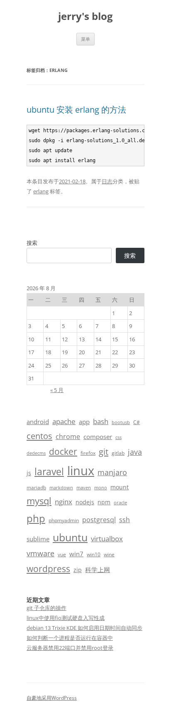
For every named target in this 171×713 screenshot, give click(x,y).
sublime (38, 539)
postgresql (99, 519)
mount (119, 487)
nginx (63, 501)
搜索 (32, 243)
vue (62, 554)
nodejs (85, 502)
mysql (39, 501)
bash (100, 421)
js (29, 473)
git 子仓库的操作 (46, 608)
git (103, 451)
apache (64, 421)
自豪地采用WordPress (52, 697)
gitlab (118, 452)
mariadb (36, 487)
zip (77, 570)
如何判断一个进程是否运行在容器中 (70, 637)
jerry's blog (85, 16)
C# (136, 422)
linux (80, 470)
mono (100, 488)
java (135, 452)
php (36, 518)
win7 (76, 554)
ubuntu (70, 537)
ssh (124, 519)
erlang (41, 191)
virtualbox (107, 538)
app (84, 421)
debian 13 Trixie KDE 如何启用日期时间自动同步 (84, 628)
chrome (68, 436)
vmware (40, 553)
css (118, 437)
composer (97, 436)
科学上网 (97, 569)
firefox (88, 452)
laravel (49, 471)
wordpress (48, 569)
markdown (61, 488)
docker (63, 451)
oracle (120, 503)
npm (104, 502)
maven (83, 488)
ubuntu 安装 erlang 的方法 (76, 109)
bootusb (121, 422)
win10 (93, 554)
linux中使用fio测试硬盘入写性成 (66, 618)
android (38, 421)
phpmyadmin (64, 520)
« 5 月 (57, 390)
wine (109, 554)
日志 (107, 181)
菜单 (85, 39)
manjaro (112, 472)
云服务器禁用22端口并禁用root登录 (70, 647)
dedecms (36, 453)
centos (39, 436)
